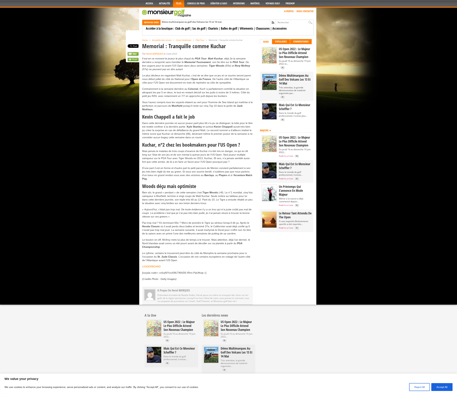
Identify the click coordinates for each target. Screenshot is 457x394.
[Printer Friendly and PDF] (133, 60)
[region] (228, 383)
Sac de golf (198, 28)
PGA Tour (200, 40)
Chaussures (263, 28)
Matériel (255, 3)
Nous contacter (305, 11)
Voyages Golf (273, 3)
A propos (289, 11)
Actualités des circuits (162, 40)
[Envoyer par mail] (133, 54)
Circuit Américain (183, 40)
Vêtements (246, 28)
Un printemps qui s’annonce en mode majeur (291, 190)
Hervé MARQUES (154, 54)
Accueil (149, 3)
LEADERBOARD (151, 266)
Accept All (441, 387)
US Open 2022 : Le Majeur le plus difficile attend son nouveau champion (294, 53)
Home (145, 40)
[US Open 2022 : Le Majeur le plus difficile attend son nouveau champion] (269, 62)
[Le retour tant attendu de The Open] (269, 226)
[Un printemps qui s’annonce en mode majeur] (269, 200)
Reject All (419, 387)
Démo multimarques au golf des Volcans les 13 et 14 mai (192, 21)
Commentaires (301, 41)
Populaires (281, 41)
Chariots (213, 28)
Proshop (290, 3)
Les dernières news (215, 315)
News (266, 41)
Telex (178, 3)
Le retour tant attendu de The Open (295, 215)
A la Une (150, 315)
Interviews (239, 3)
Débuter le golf (218, 3)
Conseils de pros (196, 3)
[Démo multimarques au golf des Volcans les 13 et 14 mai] (269, 89)
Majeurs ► (266, 130)
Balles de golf (229, 28)
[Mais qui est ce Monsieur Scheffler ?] (269, 118)
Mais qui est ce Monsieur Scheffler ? (294, 107)
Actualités (164, 3)
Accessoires (279, 28)
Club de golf (182, 28)
